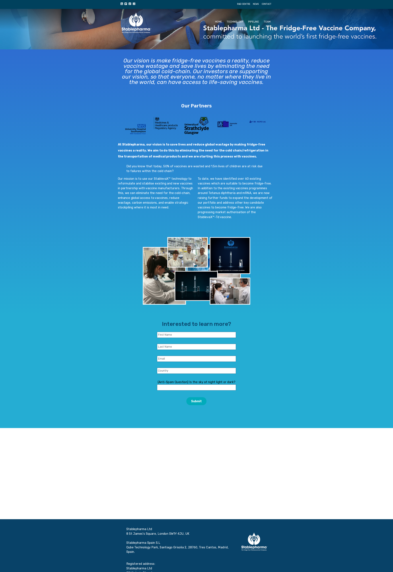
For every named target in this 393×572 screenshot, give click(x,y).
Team (267, 21)
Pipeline (253, 21)
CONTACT (267, 4)
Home (218, 21)
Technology (235, 21)
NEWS (256, 4)
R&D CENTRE (243, 4)
